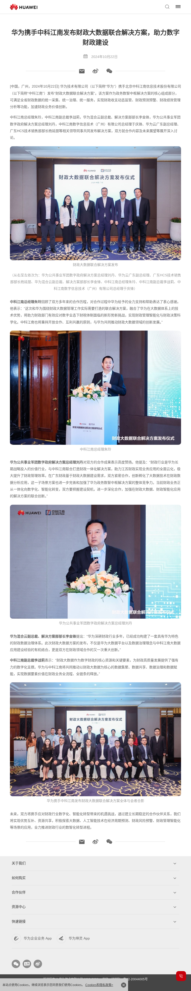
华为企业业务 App (38, 938)
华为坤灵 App (79, 938)
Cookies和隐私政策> (99, 985)
